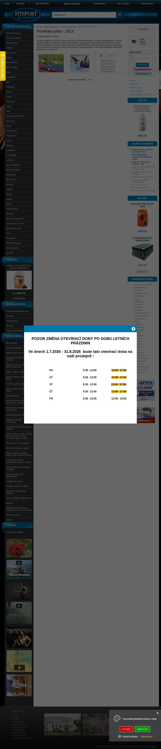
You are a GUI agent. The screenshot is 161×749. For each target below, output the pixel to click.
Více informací (146, 736)
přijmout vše (142, 729)
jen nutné (126, 729)
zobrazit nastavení (130, 736)
